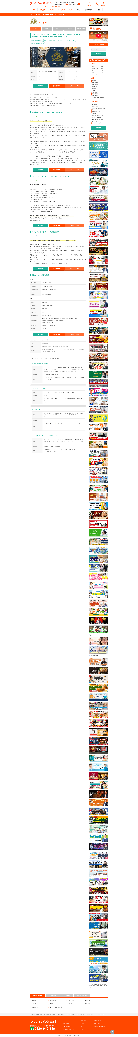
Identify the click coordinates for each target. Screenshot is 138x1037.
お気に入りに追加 (74, 86)
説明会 (78, 10)
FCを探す (83, 1020)
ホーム (64, 1020)
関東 (102, 68)
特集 (99, 10)
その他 (49, 346)
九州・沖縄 (94, 74)
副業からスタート (96, 109)
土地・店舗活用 (60, 40)
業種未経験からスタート (36, 40)
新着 (70, 10)
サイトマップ (84, 1026)
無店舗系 (94, 88)
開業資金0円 (95, 113)
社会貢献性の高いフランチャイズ (60, 346)
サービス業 (94, 86)
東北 (102, 66)
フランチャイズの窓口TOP (36, 1014)
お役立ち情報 (89, 10)
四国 (93, 72)
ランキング (61, 10)
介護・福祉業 (95, 92)
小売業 (93, 90)
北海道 (93, 66)
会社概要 (83, 1023)
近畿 (102, 70)
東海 (93, 70)
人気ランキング (97, 1020)
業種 (34, 10)
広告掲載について (67, 1026)
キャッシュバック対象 (97, 123)
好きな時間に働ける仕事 (97, 119)
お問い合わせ (97, 1023)
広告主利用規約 (84, 1029)
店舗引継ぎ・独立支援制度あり (99, 108)
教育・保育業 (95, 82)
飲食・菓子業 (95, 84)
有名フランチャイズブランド (37, 43)
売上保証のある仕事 (96, 117)
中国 (102, 72)
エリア (52, 10)
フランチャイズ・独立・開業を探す (52, 6)
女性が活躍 (94, 104)
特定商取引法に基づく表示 (69, 1029)
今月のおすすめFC (71, 40)
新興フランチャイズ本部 (49, 40)
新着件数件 (77, 4)
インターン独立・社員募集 (98, 97)
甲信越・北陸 (95, 68)
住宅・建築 (44, 346)
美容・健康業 (95, 93)
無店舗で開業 (95, 106)
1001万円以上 (45, 343)
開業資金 (42, 10)
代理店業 (94, 80)
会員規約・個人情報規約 (99, 1026)
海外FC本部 (95, 95)
